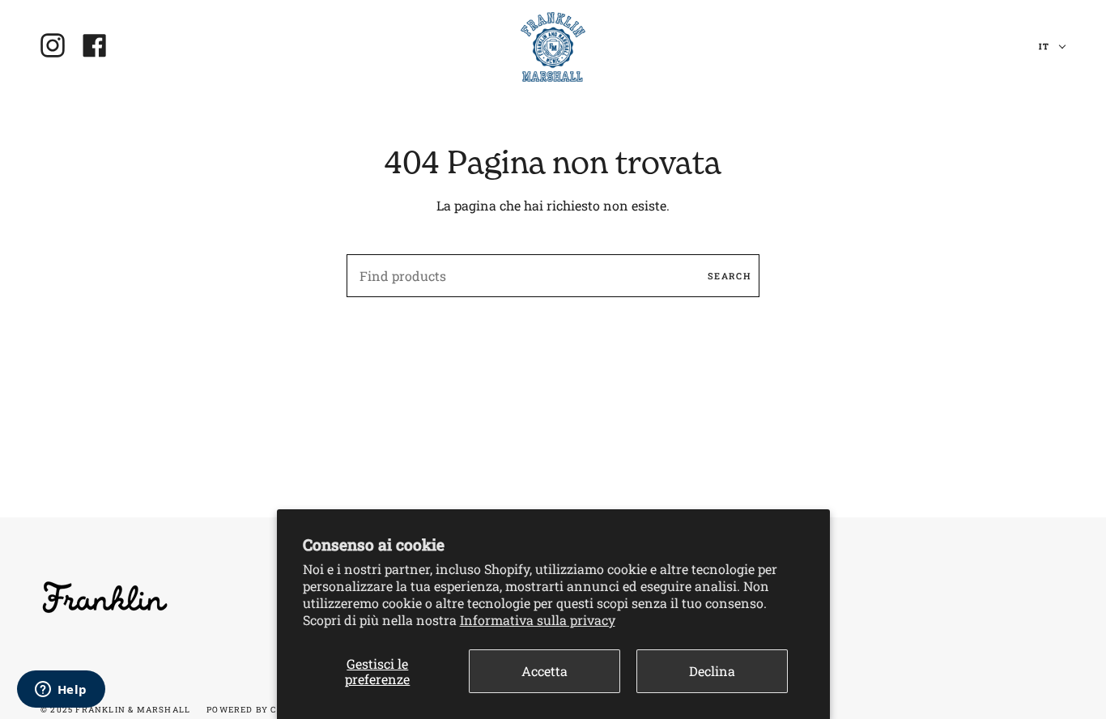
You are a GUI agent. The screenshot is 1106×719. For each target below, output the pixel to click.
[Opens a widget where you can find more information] (60, 690)
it (1045, 46)
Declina (712, 670)
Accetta (544, 670)
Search (729, 276)
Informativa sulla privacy (537, 619)
